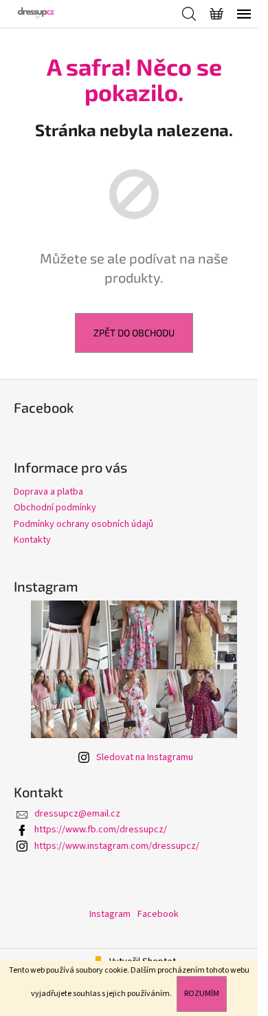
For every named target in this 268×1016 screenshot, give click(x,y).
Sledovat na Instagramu (144, 757)
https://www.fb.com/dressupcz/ (100, 829)
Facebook (158, 914)
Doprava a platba (48, 492)
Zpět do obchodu (134, 332)
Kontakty (32, 540)
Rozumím (201, 993)
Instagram (110, 914)
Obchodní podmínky (55, 508)
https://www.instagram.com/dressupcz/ (116, 846)
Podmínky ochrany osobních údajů (83, 524)
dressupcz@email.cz (77, 814)
